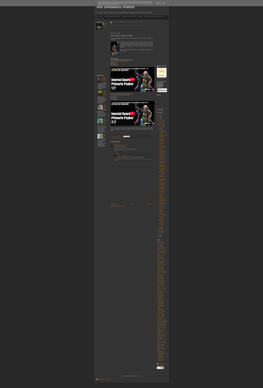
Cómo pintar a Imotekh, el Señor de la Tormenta (162, 165)
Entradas (160, 89)
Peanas (159, 257)
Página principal (98, 16)
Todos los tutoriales (100, 18)
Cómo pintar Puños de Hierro (162, 191)
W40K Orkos (160, 314)
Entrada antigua (149, 204)
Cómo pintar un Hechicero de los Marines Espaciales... (162, 136)
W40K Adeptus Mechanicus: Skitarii (161, 264)
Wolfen (115, 145)
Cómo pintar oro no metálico (162, 143)
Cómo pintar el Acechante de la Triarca (162, 176)
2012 (159, 235)
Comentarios (160, 91)
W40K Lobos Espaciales (160, 301)
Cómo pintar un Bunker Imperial (162, 151)
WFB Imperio (160, 344)
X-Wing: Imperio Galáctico (161, 360)
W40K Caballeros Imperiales (161, 278)
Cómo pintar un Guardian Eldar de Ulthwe (162, 169)
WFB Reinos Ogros (161, 348)
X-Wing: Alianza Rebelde (161, 355)
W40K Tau (160, 316)
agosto (160, 126)
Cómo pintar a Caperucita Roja (162, 146)
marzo (160, 229)
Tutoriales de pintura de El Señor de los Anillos (132, 16)
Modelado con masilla (162, 253)
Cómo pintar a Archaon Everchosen (104, 79)
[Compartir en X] (126, 136)
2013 (159, 118)
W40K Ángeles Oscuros (160, 267)
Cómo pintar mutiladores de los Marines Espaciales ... (162, 184)
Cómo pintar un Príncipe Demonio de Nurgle (162, 211)
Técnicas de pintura (161, 258)
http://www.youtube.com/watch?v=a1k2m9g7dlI (120, 95)
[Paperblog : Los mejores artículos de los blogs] (160, 368)
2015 (159, 115)
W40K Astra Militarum (162, 273)
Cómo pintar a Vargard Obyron (162, 154)
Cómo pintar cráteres (161, 149)
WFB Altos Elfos (161, 324)
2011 (159, 236)
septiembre (161, 125)
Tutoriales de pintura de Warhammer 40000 (153, 16)
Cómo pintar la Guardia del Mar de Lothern (162, 188)
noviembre (161, 121)
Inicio (133, 204)
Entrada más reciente (115, 204)
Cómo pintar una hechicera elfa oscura (162, 204)
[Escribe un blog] (125, 136)
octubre (160, 123)
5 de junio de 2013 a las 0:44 (122, 145)
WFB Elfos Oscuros (161, 331)
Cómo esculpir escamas (104, 106)
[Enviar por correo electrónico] (124, 136)
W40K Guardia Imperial (160, 294)
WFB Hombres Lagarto (162, 341)
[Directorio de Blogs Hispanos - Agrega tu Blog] (161, 366)
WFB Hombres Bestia (162, 339)
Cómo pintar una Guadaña (162, 159)
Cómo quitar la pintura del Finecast (161, 140)
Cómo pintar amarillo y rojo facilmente (104, 93)
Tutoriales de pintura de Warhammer (112, 16)
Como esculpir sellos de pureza (104, 136)
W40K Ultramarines (161, 321)
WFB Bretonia (160, 325)
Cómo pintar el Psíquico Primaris (162, 214)
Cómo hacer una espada (162, 196)
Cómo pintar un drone (162, 194)
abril (160, 228)
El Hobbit (159, 246)
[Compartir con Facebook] (127, 136)
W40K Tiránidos (161, 320)
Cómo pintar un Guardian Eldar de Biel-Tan (162, 162)
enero (160, 233)
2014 (159, 117)
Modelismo (160, 255)
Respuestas (117, 153)
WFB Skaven (160, 353)
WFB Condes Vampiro (162, 327)
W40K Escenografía (161, 288)
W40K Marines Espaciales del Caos (162, 306)
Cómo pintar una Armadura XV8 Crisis (162, 180)
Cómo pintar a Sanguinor (161, 224)
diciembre (161, 120)
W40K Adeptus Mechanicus (160, 262)
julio (160, 128)
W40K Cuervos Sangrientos (160, 281)
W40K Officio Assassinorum (160, 313)
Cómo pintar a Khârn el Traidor (162, 156)
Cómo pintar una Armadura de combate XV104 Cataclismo (162, 200)
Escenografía (160, 250)
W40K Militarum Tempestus (161, 309)
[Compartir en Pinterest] (129, 136)
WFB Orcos (160, 347)
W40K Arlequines (161, 271)
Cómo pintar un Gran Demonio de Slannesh (162, 172)
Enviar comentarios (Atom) (121, 206)
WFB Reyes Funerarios (160, 351)
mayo (160, 226)
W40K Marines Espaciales (160, 303)
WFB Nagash (160, 345)
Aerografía (160, 241)
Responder (116, 150)
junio (160, 129)
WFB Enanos (160, 335)
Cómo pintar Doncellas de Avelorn (162, 217)
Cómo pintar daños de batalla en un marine (162, 132)
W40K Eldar (160, 284)
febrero (160, 231)
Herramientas (160, 252)
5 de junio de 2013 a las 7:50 (127, 155)
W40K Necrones (161, 311)
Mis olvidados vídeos (116, 6)
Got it (163, 3)
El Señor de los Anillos (162, 248)
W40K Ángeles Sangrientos (160, 270)
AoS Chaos (160, 243)
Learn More (158, 3)
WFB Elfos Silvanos (161, 334)
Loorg (117, 136)
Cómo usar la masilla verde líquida (162, 221)
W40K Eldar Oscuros (162, 286)
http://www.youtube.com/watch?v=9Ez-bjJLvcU (120, 61)
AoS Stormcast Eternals (160, 245)
